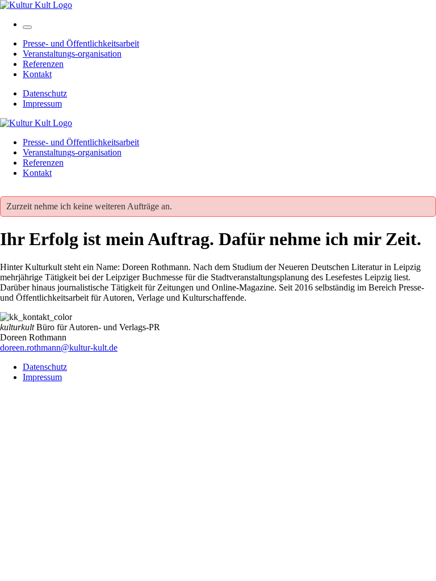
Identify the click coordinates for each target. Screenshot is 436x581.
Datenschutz (45, 93)
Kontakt (37, 74)
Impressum (42, 103)
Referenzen (43, 64)
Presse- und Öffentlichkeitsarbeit (81, 43)
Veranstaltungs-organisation (72, 53)
